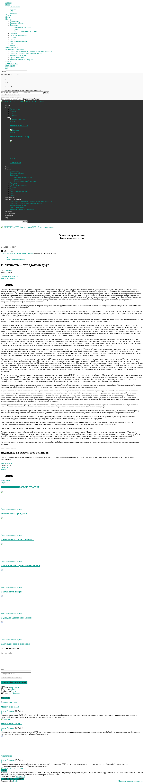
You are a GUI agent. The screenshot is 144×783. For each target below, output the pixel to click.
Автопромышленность (23, 27)
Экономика (14, 21)
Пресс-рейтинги (11, 47)
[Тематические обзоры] (14, 130)
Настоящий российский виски (15, 644)
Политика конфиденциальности (130, 781)
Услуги (8, 15)
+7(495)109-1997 (11, 64)
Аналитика (15, 162)
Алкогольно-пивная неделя (15, 259)
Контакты (9, 62)
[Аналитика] (22, 156)
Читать (14, 689)
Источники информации (14, 49)
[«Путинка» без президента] (13, 507)
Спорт (12, 39)
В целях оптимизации (11, 592)
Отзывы (13, 9)
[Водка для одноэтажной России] (13, 611)
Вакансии (13, 13)
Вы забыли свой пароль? (10, 95)
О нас (7, 5)
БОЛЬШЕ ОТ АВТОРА (29, 487)
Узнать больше (6, 463)
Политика (14, 33)
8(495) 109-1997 (9, 247)
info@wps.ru (10, 66)
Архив (12, 45)
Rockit (15, 781)
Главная (8, 3)
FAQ (12, 11)
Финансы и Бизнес (17, 23)
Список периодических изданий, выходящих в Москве (31, 51)
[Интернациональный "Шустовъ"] (13, 533)
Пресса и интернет (17, 57)
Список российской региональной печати (26, 53)
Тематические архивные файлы (22, 60)
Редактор (7, 270)
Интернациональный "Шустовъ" (17, 539)
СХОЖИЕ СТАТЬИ (10, 487)
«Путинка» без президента (14, 513)
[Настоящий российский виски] (13, 637)
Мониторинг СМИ (19, 126)
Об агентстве (15, 7)
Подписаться (17, 693)
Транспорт (14, 25)
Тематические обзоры (20, 136)
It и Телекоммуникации (19, 35)
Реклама (13, 37)
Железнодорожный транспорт (25, 31)
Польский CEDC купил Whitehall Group (20, 565)
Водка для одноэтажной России (16, 618)
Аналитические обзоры (19, 41)
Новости (8, 19)
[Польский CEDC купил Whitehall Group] (13, 559)
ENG (7, 82)
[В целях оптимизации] (13, 585)
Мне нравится (15, 687)
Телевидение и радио (18, 55)
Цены (7, 17)
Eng (6, 68)
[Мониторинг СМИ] (18, 119)
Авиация (17, 29)
